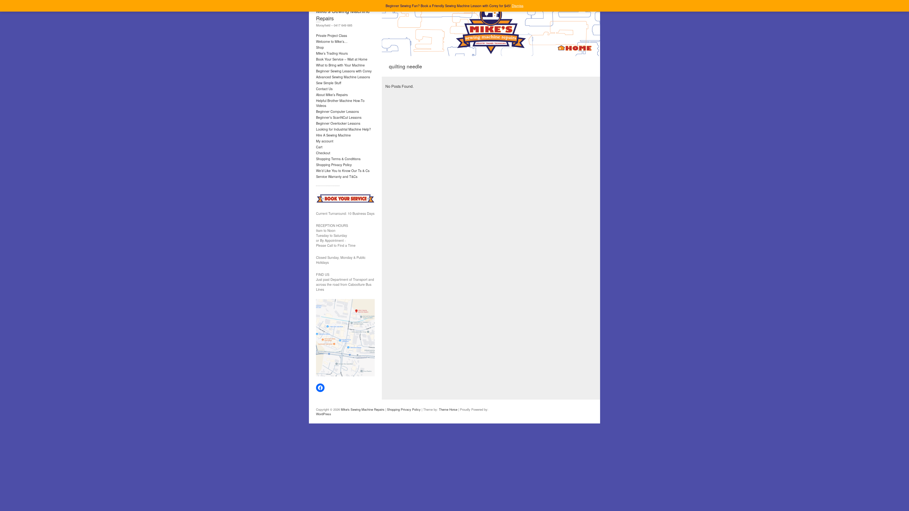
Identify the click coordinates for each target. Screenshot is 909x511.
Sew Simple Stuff (328, 82)
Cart (319, 147)
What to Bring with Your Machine (340, 65)
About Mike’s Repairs (332, 94)
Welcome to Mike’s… (332, 41)
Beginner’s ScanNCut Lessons (338, 117)
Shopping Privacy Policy (334, 164)
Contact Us (324, 88)
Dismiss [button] (517, 5)
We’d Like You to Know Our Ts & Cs (343, 170)
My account (324, 141)
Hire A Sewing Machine (333, 135)
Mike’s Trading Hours (332, 53)
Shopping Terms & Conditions (338, 158)
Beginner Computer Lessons (337, 111)
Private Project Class (331, 35)
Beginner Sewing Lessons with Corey (344, 71)
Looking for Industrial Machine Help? (343, 129)
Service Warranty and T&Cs (336, 176)
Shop (320, 47)
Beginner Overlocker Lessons (338, 123)
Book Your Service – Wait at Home (341, 59)
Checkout (323, 152)
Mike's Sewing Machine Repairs (343, 14)
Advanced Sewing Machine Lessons (343, 77)
